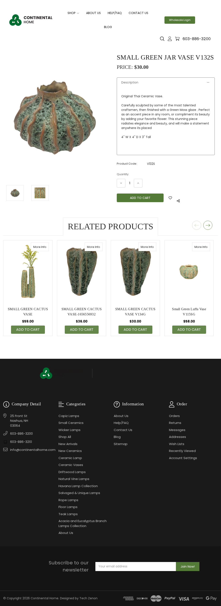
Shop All (64, 436)
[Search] (162, 38)
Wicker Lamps (69, 430)
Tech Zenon (88, 598)
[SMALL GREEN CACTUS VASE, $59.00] (27, 271)
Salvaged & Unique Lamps (79, 493)
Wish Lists (176, 444)
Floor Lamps (67, 507)
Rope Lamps (68, 500)
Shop (72, 13)
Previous (196, 225)
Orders (174, 416)
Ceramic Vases (70, 465)
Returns (175, 422)
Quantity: (123, 174)
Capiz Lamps (68, 416)
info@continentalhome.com (32, 449)
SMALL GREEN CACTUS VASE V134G (135, 311)
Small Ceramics (71, 422)
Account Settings (183, 458)
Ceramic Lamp (70, 458)
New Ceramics (70, 451)
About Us (93, 13)
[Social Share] (178, 201)
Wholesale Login (180, 20)
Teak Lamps (68, 514)
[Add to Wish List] (170, 198)
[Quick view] (44, 246)
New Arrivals (67, 444)
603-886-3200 (197, 38)
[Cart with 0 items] (177, 38)
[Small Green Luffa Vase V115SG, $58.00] (189, 271)
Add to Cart (28, 329)
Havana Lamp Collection (78, 486)
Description (129, 82)
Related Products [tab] (110, 226)
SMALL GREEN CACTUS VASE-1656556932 (82, 311)
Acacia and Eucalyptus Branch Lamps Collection (82, 523)
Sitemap (121, 444)
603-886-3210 (21, 441)
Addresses (177, 436)
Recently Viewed (182, 451)
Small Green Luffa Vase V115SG (189, 311)
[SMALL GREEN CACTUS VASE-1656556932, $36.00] (81, 271)
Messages (177, 430)
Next (207, 225)
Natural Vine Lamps (73, 479)
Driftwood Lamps (72, 472)
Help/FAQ (115, 13)
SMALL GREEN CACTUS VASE (28, 311)
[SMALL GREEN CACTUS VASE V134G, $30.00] (135, 271)
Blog (108, 27)
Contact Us (138, 13)
